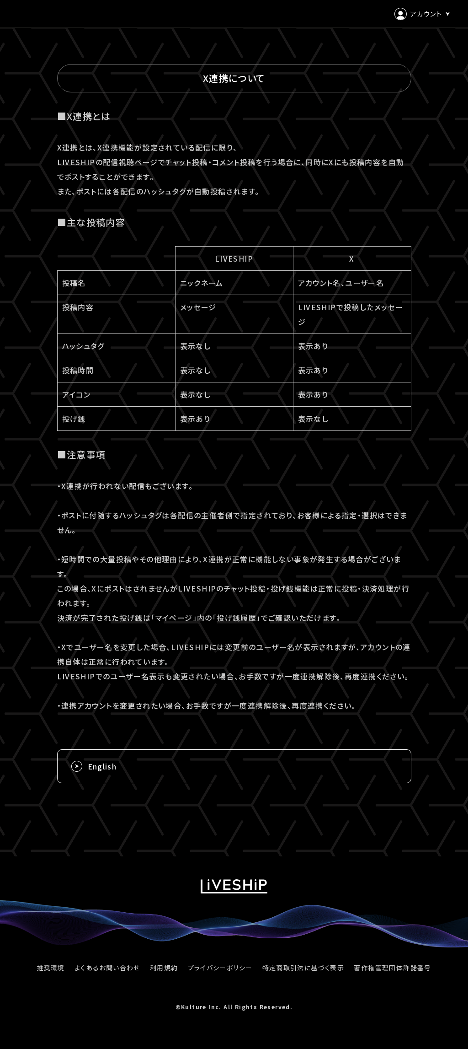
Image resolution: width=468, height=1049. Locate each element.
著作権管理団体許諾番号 (392, 967)
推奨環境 (51, 967)
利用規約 (164, 967)
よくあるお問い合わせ (107, 967)
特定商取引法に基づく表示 (303, 967)
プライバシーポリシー (220, 967)
